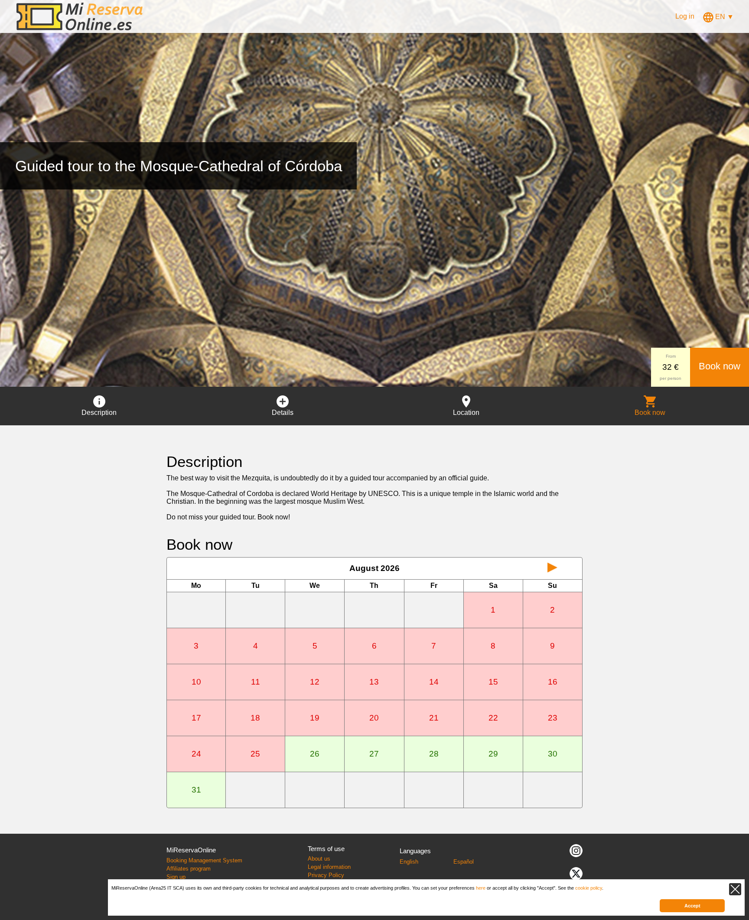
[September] (552, 568)
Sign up (176, 877)
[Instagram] (576, 850)
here (480, 888)
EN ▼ (723, 16)
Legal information (329, 867)
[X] (576, 873)
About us (319, 858)
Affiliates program (188, 868)
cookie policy (588, 888)
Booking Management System (204, 860)
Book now (719, 366)
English (409, 861)
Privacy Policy (326, 875)
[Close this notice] (735, 889)
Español (463, 861)
